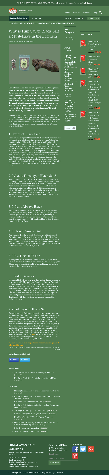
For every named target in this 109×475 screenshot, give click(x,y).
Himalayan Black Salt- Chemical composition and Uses (35, 378)
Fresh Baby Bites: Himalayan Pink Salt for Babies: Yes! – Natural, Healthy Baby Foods (36, 424)
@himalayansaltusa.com (29, 466)
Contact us (67, 18)
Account (77, 18)
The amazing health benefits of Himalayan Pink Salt (34, 373)
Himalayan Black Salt (21, 354)
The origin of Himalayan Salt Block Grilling (31, 410)
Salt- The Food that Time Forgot (26, 431)
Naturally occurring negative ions (26, 428)
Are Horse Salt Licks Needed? (70, 116)
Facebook (75, 449)
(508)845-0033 (37, 18)
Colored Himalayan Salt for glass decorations (31, 414)
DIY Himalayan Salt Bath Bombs (68, 73)
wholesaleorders (14, 466)
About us (76, 13)
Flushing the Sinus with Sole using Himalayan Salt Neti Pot (36, 391)
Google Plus (91, 449)
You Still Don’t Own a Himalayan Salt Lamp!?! (69, 103)
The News (72, 40)
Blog (95, 13)
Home (67, 13)
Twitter (83, 449)
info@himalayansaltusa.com (26, 462)
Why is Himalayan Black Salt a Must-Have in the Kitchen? (51, 23)
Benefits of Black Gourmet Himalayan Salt (68, 88)
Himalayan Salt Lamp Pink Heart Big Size (94, 71)
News (17, 23)
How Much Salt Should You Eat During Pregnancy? (33, 417)
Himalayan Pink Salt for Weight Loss (28, 402)
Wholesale (86, 13)
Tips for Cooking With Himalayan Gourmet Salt (70, 59)
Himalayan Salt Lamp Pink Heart (94, 59)
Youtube (75, 456)
